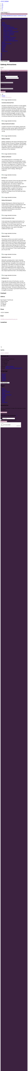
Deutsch (4, 374)
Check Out (3, 78)
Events (3, 48)
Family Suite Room (8, 30)
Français (4, 378)
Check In (3, 76)
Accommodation (6, 25)
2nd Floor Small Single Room (10, 40)
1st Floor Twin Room (8, 34)
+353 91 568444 (4, 1)
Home (3, 22)
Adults (2, 79)
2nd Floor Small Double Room (10, 31)
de (2, 4)
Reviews (4, 46)
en (2, 5)
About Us (4, 24)
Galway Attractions (6, 43)
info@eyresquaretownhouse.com (9, 319)
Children (3, 85)
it (2, 10)
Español (4, 377)
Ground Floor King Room (9, 37)
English (4, 375)
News (3, 49)
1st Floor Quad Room (8, 27)
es (2, 7)
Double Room (6, 36)
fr (2, 8)
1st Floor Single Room (8, 39)
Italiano (4, 380)
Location (4, 45)
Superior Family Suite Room (10, 28)
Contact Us (4, 51)
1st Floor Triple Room (8, 33)
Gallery (3, 42)
